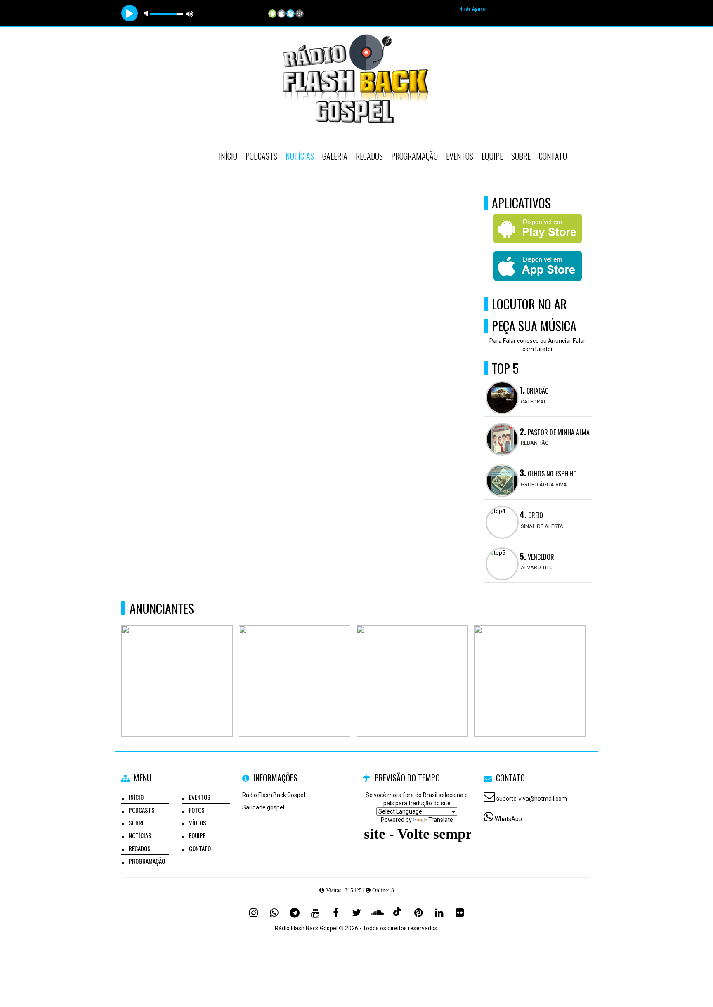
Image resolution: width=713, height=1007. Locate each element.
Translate (440, 819)
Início (228, 156)
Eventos (459, 156)
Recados (369, 156)
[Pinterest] (418, 912)
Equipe (492, 156)
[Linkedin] (439, 912)
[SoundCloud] (377, 912)
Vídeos (197, 822)
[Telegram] (294, 912)
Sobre (521, 156)
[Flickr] (459, 912)
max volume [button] (190, 13)
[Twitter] (356, 912)
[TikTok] (397, 912)
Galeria (334, 156)
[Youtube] (315, 912)
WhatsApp (508, 819)
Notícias (300, 156)
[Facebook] (336, 912)
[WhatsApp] (274, 912)
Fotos (197, 809)
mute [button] (147, 13)
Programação (414, 156)
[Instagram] (253, 912)
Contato (553, 156)
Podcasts (261, 156)
